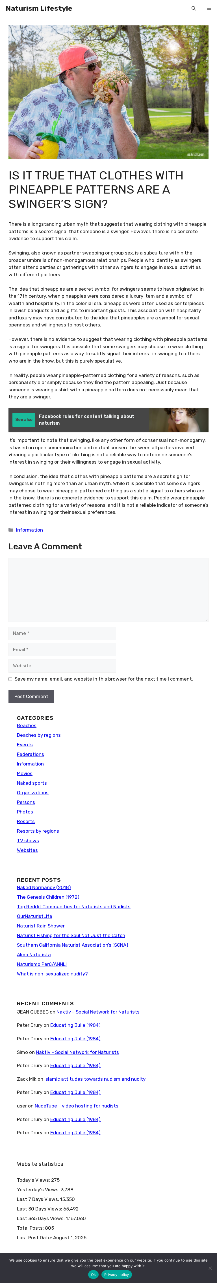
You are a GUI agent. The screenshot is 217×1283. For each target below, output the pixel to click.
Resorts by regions (38, 831)
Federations (30, 754)
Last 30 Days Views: (40, 1209)
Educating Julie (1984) (75, 1025)
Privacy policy (116, 1274)
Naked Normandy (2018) (44, 887)
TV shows (28, 840)
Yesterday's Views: (39, 1189)
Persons (26, 802)
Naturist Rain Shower (41, 926)
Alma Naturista (34, 954)
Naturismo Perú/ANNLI (42, 964)
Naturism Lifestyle (39, 8)
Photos (25, 812)
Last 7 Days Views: (38, 1199)
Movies (24, 773)
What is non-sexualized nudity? (52, 974)
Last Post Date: (35, 1237)
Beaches (26, 725)
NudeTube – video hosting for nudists (76, 1106)
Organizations (33, 792)
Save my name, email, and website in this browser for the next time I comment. (104, 679)
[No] (210, 1268)
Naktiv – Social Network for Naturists (98, 1012)
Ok (93, 1274)
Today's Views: (34, 1180)
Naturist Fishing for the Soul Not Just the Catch (71, 935)
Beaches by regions (39, 735)
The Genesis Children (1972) (48, 897)
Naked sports (32, 783)
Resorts (26, 821)
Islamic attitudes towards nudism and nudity (95, 1079)
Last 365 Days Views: (41, 1218)
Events (25, 744)
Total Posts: (31, 1228)
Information (29, 530)
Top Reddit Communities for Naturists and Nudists (74, 906)
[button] (193, 8)
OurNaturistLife (34, 916)
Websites (27, 850)
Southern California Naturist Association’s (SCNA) (72, 945)
